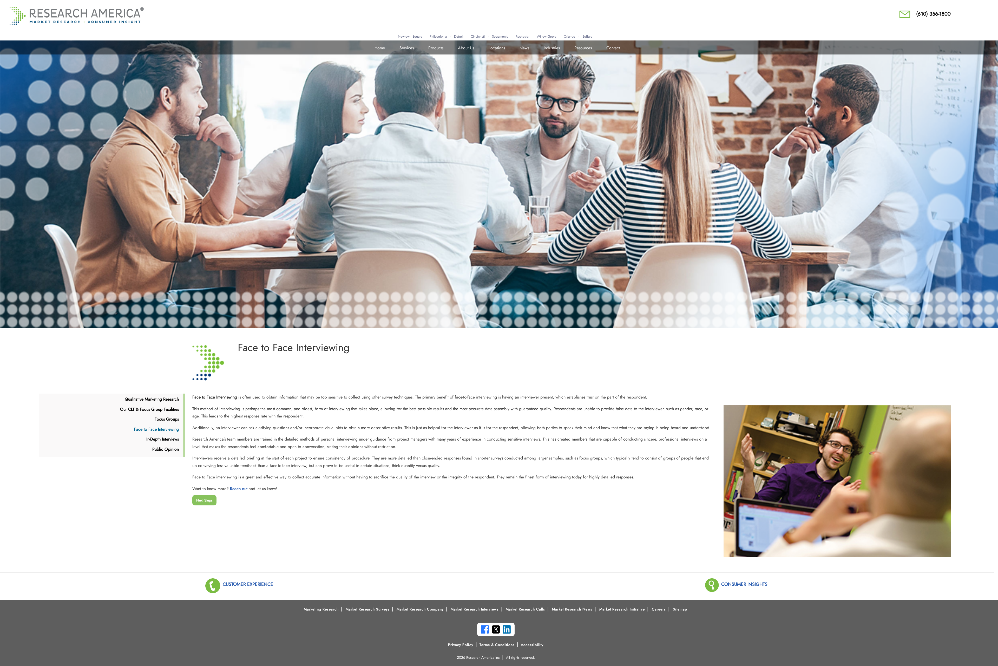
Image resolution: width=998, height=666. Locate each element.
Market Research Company (420, 609)
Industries (552, 48)
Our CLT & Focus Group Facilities (149, 409)
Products (435, 48)
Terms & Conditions (497, 644)
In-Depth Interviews (162, 439)
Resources (583, 48)
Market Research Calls (525, 609)
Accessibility (532, 644)
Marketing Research (321, 609)
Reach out (238, 489)
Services (406, 48)
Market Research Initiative (622, 609)
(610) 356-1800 (933, 14)
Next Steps (204, 500)
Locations (497, 48)
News (524, 48)
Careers (659, 609)
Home (380, 48)
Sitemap (680, 609)
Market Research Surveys (368, 609)
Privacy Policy (460, 644)
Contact (613, 48)
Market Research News (572, 609)
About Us (466, 48)
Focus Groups (167, 419)
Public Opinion (165, 449)
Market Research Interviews (475, 609)
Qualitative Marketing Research (152, 399)
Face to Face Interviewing (156, 429)
